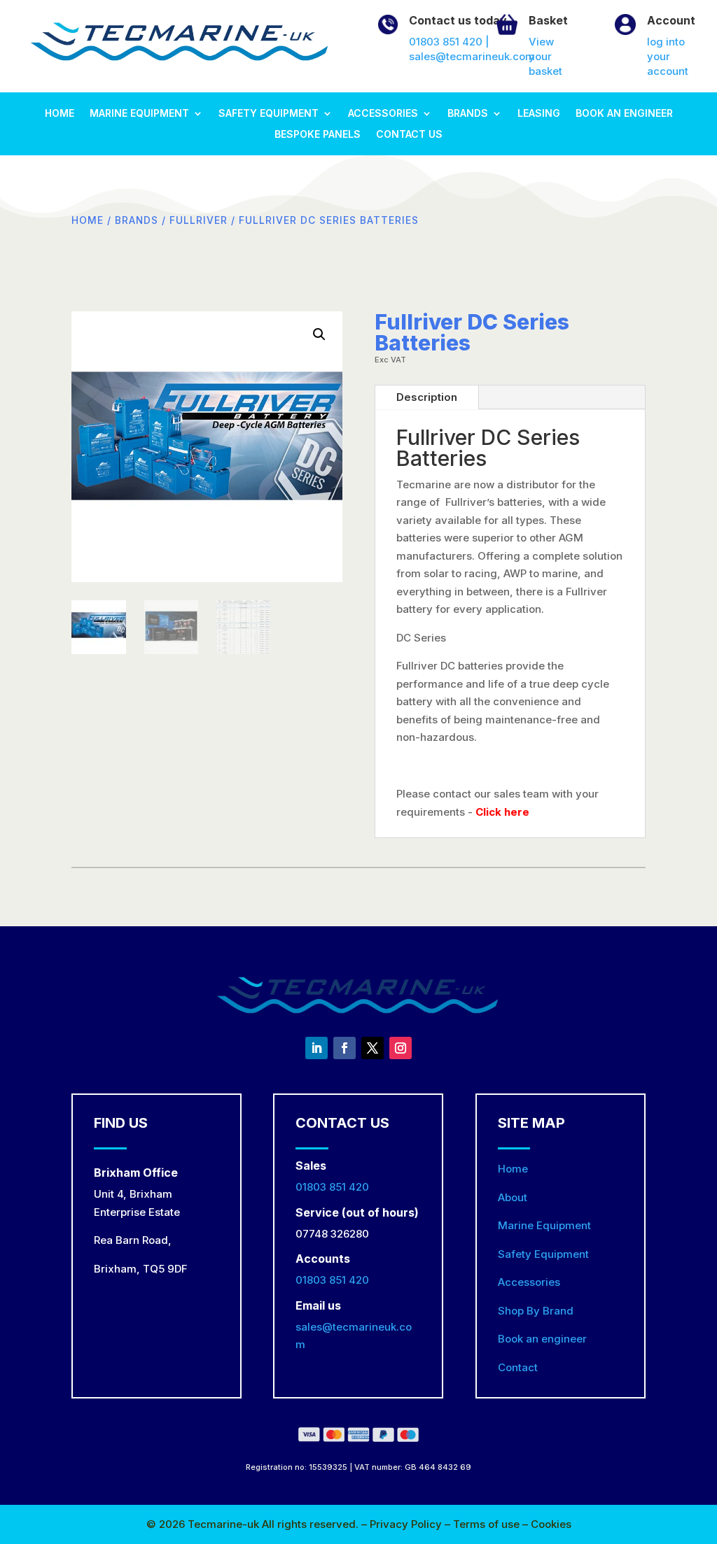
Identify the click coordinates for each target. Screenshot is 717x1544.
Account (671, 20)
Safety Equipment (268, 113)
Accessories (383, 113)
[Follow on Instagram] (400, 1048)
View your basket (545, 56)
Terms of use (487, 1524)
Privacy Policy (407, 1524)
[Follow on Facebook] (344, 1048)
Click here (502, 812)
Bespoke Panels (317, 134)
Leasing (538, 113)
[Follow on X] (372, 1048)
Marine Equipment (139, 113)
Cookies (551, 1524)
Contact (518, 1367)
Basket (548, 20)
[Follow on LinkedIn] (316, 1048)
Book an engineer (624, 113)
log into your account (667, 56)
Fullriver (198, 220)
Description (426, 397)
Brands (467, 113)
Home (59, 113)
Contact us (409, 134)
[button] (319, 334)
